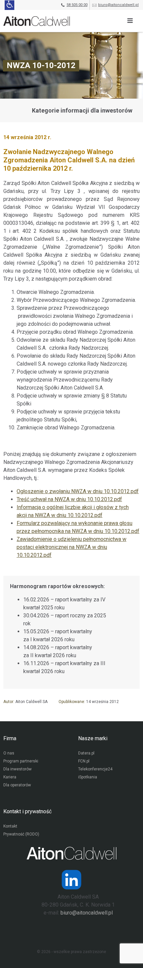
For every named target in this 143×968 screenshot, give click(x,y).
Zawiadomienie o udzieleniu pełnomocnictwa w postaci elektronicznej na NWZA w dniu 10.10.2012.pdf (71, 547)
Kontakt (10, 826)
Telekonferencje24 (95, 769)
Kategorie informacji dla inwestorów (82, 110)
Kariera (9, 777)
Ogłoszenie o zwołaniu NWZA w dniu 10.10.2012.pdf (78, 491)
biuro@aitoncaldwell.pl (118, 5)
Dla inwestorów (17, 769)
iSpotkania (87, 777)
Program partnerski (20, 761)
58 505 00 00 (77, 5)
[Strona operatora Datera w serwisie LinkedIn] (71, 880)
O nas (8, 753)
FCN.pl (83, 761)
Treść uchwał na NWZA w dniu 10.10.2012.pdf (69, 499)
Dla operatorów (17, 785)
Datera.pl (86, 753)
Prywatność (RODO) (21, 834)
